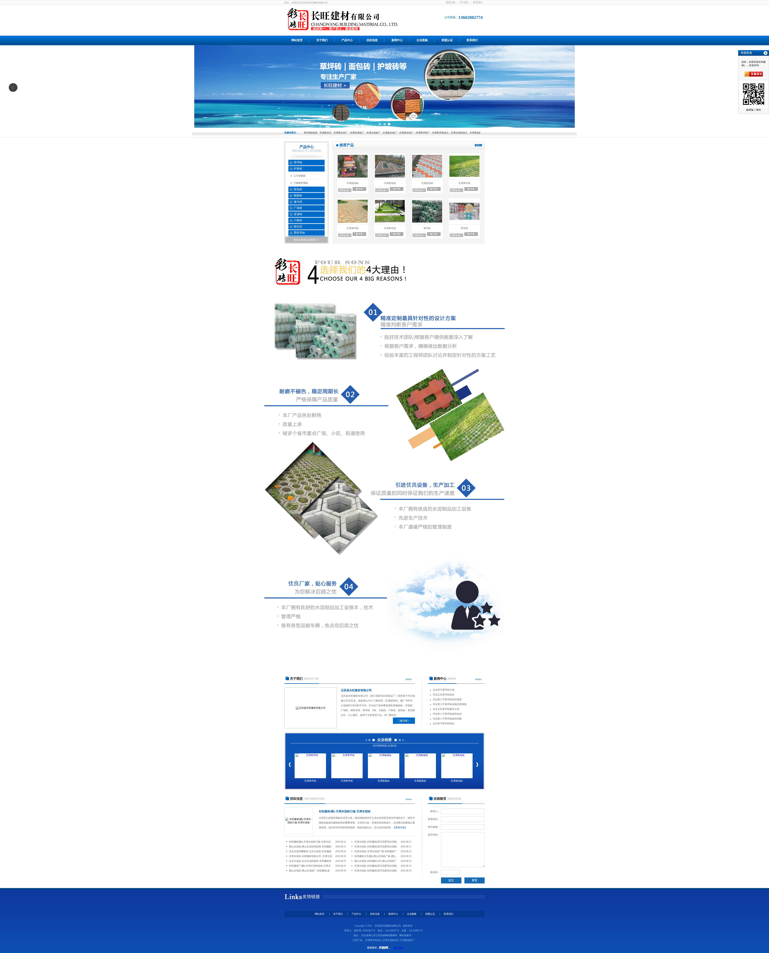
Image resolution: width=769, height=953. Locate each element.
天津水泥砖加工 (412, 132)
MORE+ (409, 679)
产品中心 (347, 40)
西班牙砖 (299, 232)
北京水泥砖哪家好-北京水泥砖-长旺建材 (310, 851)
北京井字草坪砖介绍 (443, 689)
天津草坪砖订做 (459, 132)
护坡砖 (298, 168)
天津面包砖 (353, 183)
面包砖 (298, 189)
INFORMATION (307, 798)
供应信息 (450, 2)
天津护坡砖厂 (310, 132)
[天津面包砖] (353, 178)
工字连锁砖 (300, 175)
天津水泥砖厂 (326, 132)
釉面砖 (298, 195)
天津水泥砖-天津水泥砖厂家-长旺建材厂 (375, 851)
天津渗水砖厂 (343, 132)
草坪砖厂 (444, 132)
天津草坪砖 (464, 183)
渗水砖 (298, 201)
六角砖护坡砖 (301, 183)
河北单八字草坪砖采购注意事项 (449, 704)
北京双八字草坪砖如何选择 (447, 699)
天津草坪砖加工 (393, 132)
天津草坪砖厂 (375, 132)
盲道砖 (298, 214)
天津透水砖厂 (359, 132)
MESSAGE (447, 798)
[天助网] (379, 948)
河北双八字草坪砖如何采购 (447, 718)
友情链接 (311, 896)
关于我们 (464, 2)
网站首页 (297, 40)
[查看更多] (478, 145)
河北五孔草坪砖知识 (443, 694)
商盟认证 (447, 40)
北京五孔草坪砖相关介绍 (446, 709)
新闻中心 (397, 40)
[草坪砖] (427, 223)
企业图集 (422, 40)
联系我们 (478, 2)
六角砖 (298, 220)
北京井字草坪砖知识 (443, 723)
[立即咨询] (344, 190)
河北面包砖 (475, 132)
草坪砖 (298, 162)
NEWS (445, 678)
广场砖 (298, 207)
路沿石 (298, 226)
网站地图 (398, 948)
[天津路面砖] (383, 766)
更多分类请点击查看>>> (306, 240)
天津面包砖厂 (430, 132)
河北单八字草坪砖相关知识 (447, 713)
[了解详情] (404, 721)
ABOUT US (304, 678)
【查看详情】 (400, 827)
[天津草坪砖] (464, 178)
